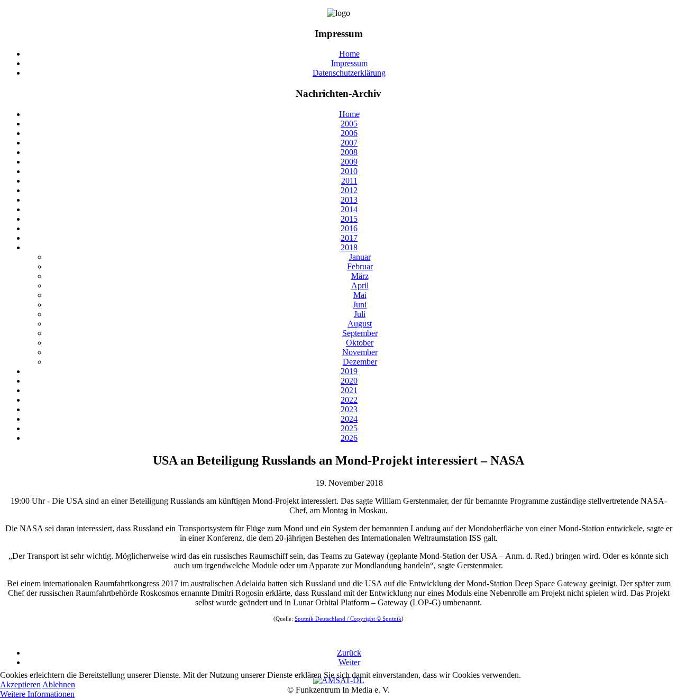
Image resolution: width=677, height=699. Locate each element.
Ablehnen (58, 684)
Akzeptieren (20, 684)
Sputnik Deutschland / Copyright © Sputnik (348, 619)
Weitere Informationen (37, 693)
